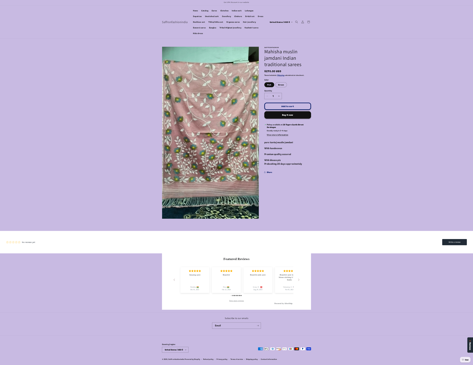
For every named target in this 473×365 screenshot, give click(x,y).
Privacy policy (222, 359)
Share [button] (269, 172)
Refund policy (208, 359)
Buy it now (287, 114)
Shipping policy (252, 359)
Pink (269, 84)
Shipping (280, 75)
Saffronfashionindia (176, 359)
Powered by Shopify (192, 359)
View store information (277, 134)
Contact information (269, 359)
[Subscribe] (258, 325)
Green (281, 84)
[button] (297, 22)
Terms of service (236, 359)
